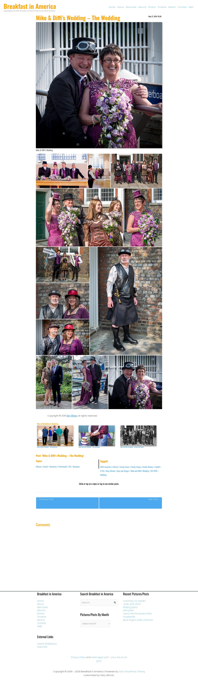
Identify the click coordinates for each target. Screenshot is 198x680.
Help (191, 7)
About (120, 7)
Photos (152, 7)
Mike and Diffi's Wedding (140, 470)
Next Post (154, 499)
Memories (131, 7)
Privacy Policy (78, 657)
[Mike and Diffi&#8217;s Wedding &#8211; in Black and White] (140, 435)
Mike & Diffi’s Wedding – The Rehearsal (47, 447)
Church (115, 466)
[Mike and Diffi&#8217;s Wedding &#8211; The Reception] (98, 435)
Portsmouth (62, 466)
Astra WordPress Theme (132, 671)
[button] (61, 171)
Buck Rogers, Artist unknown (138, 620)
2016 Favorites (105, 466)
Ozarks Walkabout (47, 643)
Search (172, 7)
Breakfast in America (30, 6)
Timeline (161, 7)
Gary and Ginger (123, 470)
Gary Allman (72, 415)
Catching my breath (134, 600)
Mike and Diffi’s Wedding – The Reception (89, 447)
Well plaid (128, 610)
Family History (147, 466)
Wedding (103, 474)
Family (45, 466)
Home (112, 7)
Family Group (136, 466)
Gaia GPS (42, 646)
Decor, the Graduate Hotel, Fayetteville (137, 615)
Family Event (124, 466)
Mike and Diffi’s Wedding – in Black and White (132, 447)
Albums (142, 7)
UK (70, 466)
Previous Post (45, 499)
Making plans (130, 607)
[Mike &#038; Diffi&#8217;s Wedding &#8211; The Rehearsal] (57, 435)
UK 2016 (154, 470)
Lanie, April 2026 (132, 604)
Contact (182, 7)
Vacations (76, 466)
